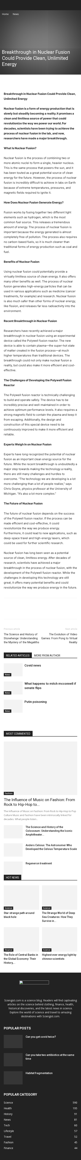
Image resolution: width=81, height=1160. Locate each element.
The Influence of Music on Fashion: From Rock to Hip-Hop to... (39, 802)
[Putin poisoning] (13, 706)
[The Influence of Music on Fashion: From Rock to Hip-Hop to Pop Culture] (40, 768)
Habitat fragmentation (39, 1073)
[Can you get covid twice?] (13, 1041)
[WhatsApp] (33, 82)
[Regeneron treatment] (13, 868)
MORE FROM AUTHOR (47, 655)
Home (5, 14)
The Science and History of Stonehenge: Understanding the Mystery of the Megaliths (21, 638)
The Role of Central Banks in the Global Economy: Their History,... (21, 958)
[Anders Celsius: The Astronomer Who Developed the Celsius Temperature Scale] (13, 850)
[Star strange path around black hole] (21, 897)
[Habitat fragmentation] (13, 1077)
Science (8, 908)
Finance (8, 950)
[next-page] (7, 719)
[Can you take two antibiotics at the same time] (13, 1059)
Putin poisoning (35, 702)
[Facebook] (7, 82)
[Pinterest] (25, 82)
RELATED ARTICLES (18, 655)
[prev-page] (5, 719)
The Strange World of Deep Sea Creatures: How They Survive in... (58, 916)
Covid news (32, 665)
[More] (42, 82)
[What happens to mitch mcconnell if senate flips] (13, 688)
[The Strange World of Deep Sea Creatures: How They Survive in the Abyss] (59, 897)
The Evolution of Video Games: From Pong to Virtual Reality (59, 638)
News (16, 14)
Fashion (9, 793)
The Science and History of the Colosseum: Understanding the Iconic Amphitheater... (49, 831)
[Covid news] (13, 669)
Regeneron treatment (39, 863)
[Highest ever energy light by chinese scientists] (59, 939)
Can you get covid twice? (41, 1036)
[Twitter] (16, 82)
